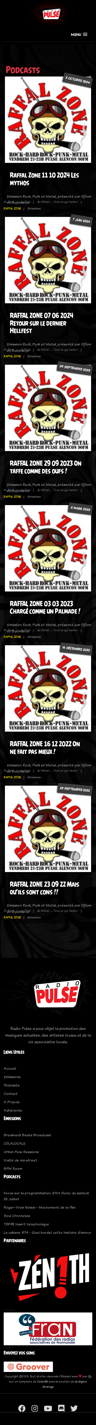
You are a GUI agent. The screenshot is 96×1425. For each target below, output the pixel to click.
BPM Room (13, 1168)
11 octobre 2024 (77, 80)
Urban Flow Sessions (21, 1151)
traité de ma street (20, 1160)
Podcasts (11, 1085)
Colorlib (42, 1381)
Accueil (10, 1068)
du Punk (26, 202)
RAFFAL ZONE (12, 208)
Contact (10, 1093)
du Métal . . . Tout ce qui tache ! (57, 202)
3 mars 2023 (80, 508)
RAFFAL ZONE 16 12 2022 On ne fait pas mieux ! (45, 747)
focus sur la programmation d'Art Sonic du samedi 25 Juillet (46, 1195)
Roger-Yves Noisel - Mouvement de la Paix (40, 1207)
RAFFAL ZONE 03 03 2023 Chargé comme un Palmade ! (45, 607)
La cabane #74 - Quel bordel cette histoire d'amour (47, 1232)
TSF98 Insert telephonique (26, 1224)
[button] (79, 34)
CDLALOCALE (14, 1143)
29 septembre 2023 (74, 368)
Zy (89, 1376)
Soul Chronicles (17, 1215)
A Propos (11, 1101)
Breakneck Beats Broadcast (27, 1135)
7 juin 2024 (81, 220)
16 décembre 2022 (76, 648)
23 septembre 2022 (75, 789)
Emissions (12, 1076)
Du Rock (9, 202)
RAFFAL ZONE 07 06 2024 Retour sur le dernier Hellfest (41, 323)
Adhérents (13, 1110)
